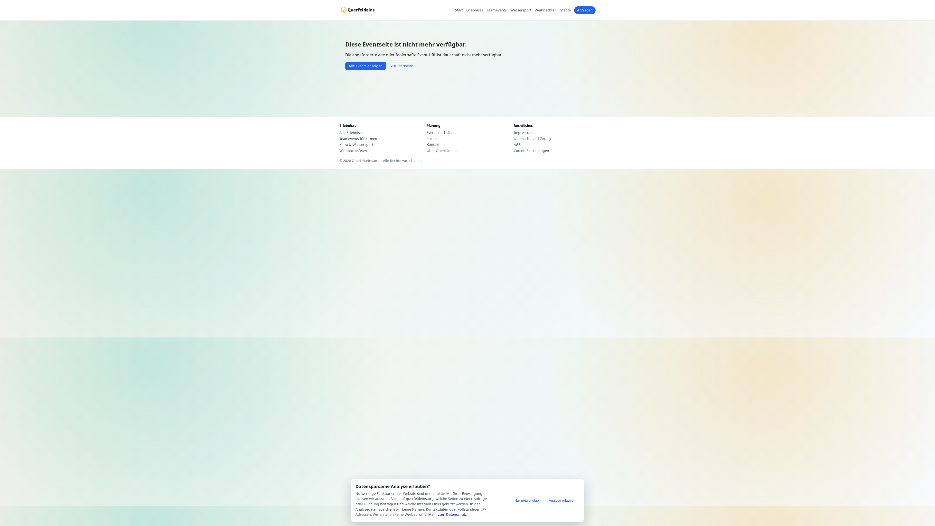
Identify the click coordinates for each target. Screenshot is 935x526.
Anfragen (585, 10)
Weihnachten (546, 10)
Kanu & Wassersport (356, 144)
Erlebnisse (474, 10)
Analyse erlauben (562, 500)
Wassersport (520, 10)
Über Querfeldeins (442, 151)
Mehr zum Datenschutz (447, 514)
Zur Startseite (402, 66)
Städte (565, 10)
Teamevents (497, 10)
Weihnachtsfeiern (353, 151)
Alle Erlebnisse (351, 133)
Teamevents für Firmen (358, 139)
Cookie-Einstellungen (531, 151)
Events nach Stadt (441, 133)
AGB (517, 144)
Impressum (523, 133)
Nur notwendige (526, 500)
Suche (432, 139)
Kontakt (433, 144)
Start (459, 10)
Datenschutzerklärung (532, 139)
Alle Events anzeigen (366, 66)
